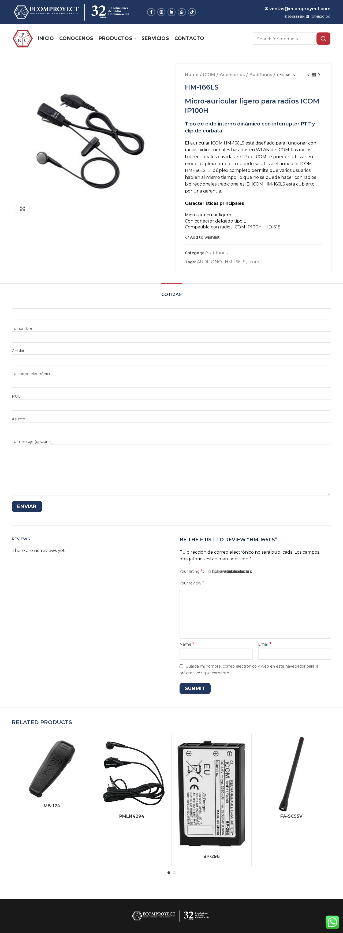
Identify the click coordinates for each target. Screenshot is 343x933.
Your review (192, 583)
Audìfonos (260, 74)
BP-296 (211, 856)
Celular (18, 351)
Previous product (308, 74)
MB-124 (52, 806)
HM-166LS (235, 261)
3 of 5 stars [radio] (219, 571)
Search (323, 38)
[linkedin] (171, 12)
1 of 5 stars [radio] (211, 571)
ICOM (209, 74)
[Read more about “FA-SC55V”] (324, 746)
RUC (16, 396)
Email (264, 644)
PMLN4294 (131, 816)
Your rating (191, 571)
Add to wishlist (205, 237)
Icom (253, 261)
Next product (319, 74)
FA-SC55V (291, 816)
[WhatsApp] (182, 12)
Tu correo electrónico (31, 373)
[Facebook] (151, 12)
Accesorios (232, 74)
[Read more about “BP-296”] (244, 746)
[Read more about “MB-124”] (85, 746)
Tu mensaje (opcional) (32, 441)
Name (187, 644)
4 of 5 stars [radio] (223, 571)
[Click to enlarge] (22, 209)
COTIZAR (171, 294)
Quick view (85, 758)
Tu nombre (22, 328)
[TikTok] (192, 12)
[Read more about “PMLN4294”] (165, 746)
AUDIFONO (209, 261)
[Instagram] (161, 12)
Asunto (18, 419)
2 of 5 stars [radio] (215, 571)
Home (192, 74)
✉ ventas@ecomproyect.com (297, 8)
